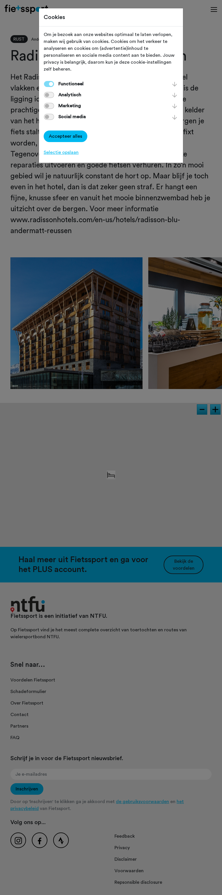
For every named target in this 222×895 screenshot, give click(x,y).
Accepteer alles (65, 136)
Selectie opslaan (61, 152)
